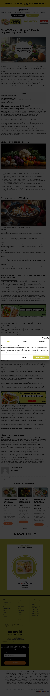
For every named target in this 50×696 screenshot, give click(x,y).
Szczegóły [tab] (25, 341)
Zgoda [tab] (8, 341)
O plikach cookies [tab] (41, 341)
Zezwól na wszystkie (40, 357)
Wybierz (24, 357)
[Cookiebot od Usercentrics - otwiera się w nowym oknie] (43, 338)
